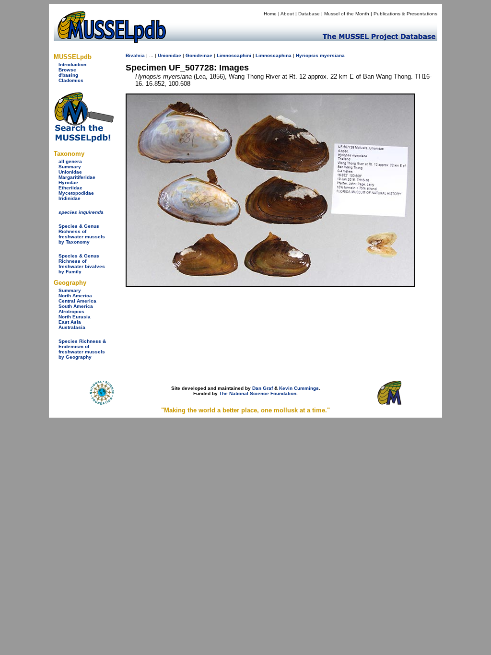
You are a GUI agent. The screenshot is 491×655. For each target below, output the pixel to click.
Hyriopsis (307, 55)
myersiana (332, 55)
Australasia (71, 327)
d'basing (68, 75)
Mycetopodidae (76, 193)
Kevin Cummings (299, 388)
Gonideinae (199, 55)
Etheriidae (70, 187)
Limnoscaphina (274, 55)
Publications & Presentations (405, 13)
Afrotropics (71, 311)
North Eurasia (74, 316)
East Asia (69, 322)
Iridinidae (69, 198)
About (287, 13)
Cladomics (70, 80)
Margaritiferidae (76, 177)
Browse (67, 69)
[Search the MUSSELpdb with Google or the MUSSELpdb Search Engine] (84, 140)
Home (270, 13)
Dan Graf (262, 388)
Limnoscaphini (234, 55)
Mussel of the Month (346, 13)
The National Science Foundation (257, 393)
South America (75, 306)
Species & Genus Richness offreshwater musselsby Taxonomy (81, 234)
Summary (69, 166)
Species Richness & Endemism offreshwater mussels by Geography (82, 349)
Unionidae (70, 172)
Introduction (72, 64)
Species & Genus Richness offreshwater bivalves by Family (81, 263)
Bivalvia (135, 55)
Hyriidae (68, 182)
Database (309, 13)
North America (75, 295)
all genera (70, 161)
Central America (77, 301)
